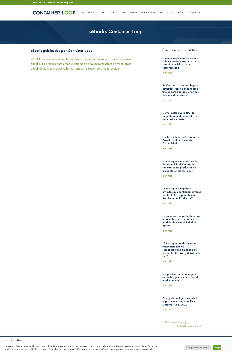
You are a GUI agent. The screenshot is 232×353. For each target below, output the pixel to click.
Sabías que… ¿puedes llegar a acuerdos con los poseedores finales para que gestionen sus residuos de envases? (180, 90)
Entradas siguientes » (189, 326)
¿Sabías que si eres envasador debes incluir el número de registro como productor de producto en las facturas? (180, 166)
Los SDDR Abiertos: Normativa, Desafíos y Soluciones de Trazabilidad (181, 140)
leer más (167, 72)
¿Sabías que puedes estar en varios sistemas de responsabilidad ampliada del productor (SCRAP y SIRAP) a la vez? (181, 249)
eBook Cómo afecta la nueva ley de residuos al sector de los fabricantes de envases (81, 59)
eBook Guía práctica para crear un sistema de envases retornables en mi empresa (81, 64)
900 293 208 (39, 2)
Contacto (194, 13)
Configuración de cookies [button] (197, 347)
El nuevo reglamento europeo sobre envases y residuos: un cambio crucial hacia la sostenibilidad (180, 62)
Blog (181, 13)
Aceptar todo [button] (220, 347)
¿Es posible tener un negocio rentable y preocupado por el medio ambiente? (180, 277)
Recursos (165, 13)
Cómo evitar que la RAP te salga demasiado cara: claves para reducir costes (179, 116)
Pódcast (147, 13)
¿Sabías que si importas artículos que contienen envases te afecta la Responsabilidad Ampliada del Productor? (181, 193)
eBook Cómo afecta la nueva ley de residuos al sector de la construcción (75, 69)
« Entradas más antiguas (176, 322)
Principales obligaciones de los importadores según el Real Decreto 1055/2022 (180, 301)
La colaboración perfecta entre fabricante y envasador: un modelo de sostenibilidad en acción (181, 220)
